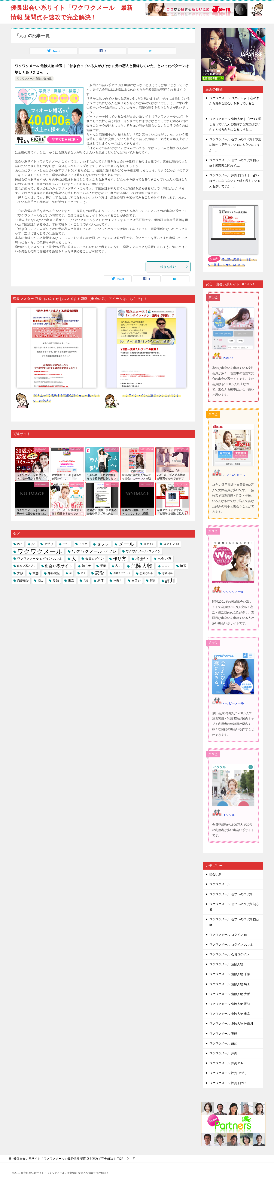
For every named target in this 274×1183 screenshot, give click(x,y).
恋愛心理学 (146, 573)
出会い (141, 558)
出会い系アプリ (26, 565)
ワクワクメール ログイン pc (228, 934)
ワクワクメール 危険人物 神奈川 (231, 1023)
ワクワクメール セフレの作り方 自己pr (234, 922)
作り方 (119, 558)
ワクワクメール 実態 (223, 1033)
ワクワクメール (40, 551)
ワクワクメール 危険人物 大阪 (229, 994)
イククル (229, 814)
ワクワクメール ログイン (143, 551)
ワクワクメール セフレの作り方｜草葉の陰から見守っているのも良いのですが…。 (235, 145)
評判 (170, 580)
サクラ (66, 544)
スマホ (83, 543)
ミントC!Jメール (234, 475)
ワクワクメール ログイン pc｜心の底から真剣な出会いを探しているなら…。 (234, 103)
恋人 (83, 573)
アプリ (48, 544)
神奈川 (117, 580)
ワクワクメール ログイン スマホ (39, 558)
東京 (71, 580)
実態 (36, 573)
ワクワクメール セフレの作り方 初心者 (234, 906)
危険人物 (142, 566)
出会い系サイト (59, 566)
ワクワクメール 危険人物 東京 (229, 1013)
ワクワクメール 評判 (223, 1053)
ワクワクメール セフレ (94, 551)
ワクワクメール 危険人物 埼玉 (34, 78)
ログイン (149, 543)
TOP (68, 1158)
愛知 (56, 580)
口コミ (166, 566)
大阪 (20, 573)
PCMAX (228, 358)
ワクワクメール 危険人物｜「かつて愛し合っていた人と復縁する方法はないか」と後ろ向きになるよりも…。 (235, 124)
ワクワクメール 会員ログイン (229, 954)
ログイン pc (171, 543)
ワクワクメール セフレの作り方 (230, 894)
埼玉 (183, 566)
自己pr (136, 580)
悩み (41, 580)
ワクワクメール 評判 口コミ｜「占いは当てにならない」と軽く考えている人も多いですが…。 (234, 181)
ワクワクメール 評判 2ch (226, 1063)
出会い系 (165, 558)
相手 (100, 581)
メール (126, 544)
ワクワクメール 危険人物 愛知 (229, 1004)
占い (118, 566)
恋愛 (99, 573)
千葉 (103, 566)
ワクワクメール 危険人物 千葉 (229, 974)
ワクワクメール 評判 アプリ (228, 1073)
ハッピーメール (233, 703)
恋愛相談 (23, 580)
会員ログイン (94, 558)
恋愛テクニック (122, 573)
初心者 (86, 566)
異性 (85, 580)
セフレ (103, 544)
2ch (19, 544)
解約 (153, 580)
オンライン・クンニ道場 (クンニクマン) (151, 395)
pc (33, 544)
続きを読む (168, 266)
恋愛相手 (167, 573)
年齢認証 (54, 573)
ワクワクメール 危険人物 (226, 964)
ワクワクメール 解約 (223, 1043)
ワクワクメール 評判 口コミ (228, 1083)
